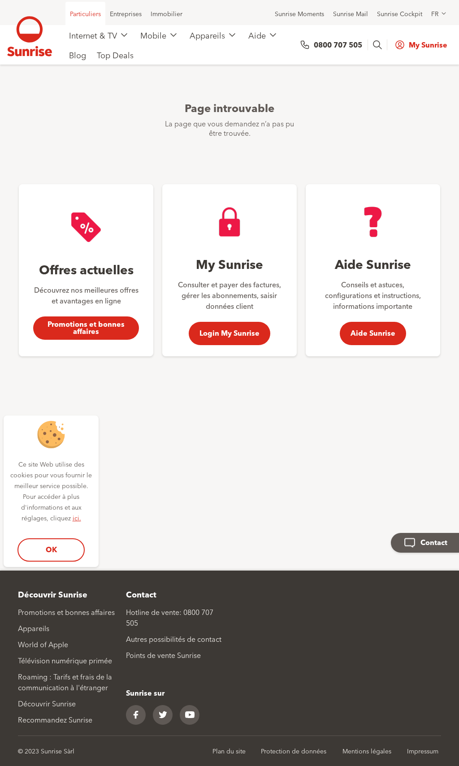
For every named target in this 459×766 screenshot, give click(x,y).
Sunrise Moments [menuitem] (299, 13)
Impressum (422, 750)
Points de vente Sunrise (163, 655)
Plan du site (229, 750)
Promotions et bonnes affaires (66, 612)
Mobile (153, 35)
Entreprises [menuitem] (126, 13)
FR (434, 13)
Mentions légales (366, 750)
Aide (257, 35)
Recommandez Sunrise (55, 719)
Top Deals (115, 55)
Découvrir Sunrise (47, 703)
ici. (77, 517)
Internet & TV (93, 35)
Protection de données (293, 750)
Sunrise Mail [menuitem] (350, 13)
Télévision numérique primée (65, 660)
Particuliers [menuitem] (85, 13)
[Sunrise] (29, 36)
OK (51, 549)
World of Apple (43, 644)
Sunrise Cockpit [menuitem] (399, 13)
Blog (77, 55)
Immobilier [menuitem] (166, 13)
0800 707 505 (338, 44)
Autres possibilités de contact (173, 639)
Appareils (207, 35)
